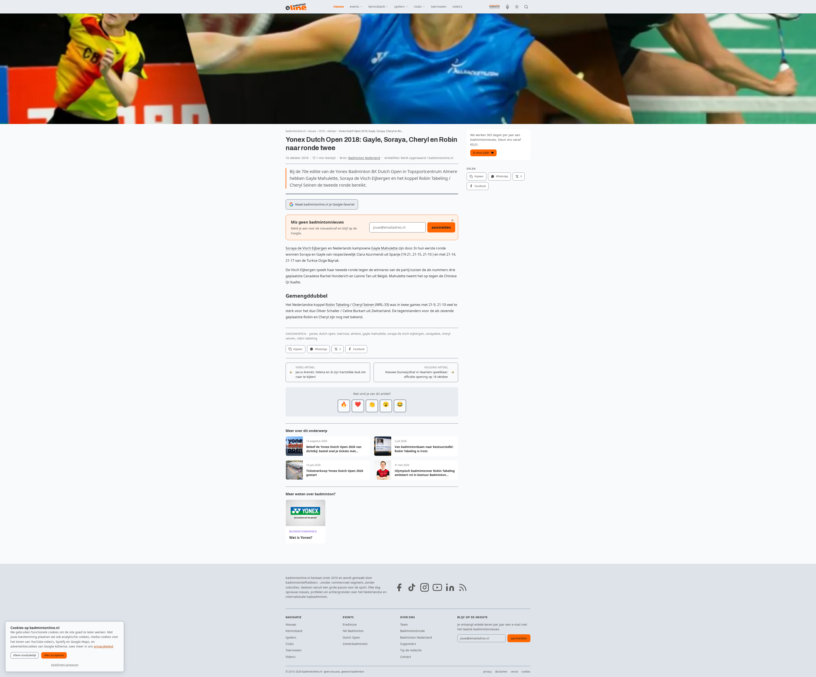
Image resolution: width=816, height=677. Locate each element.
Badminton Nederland (364, 158)
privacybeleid (103, 646)
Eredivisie (350, 624)
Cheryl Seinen (363, 304)
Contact (405, 657)
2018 (322, 131)
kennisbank (376, 6)
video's (457, 6)
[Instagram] (424, 587)
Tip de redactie (411, 650)
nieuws (338, 6)
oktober (331, 131)
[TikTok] (411, 587)
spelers (399, 6)
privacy (487, 671)
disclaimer (501, 671)
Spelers (291, 637)
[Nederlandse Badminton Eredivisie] (494, 6)
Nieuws (291, 624)
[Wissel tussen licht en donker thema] (517, 7)
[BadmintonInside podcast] (507, 7)
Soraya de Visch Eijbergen (306, 248)
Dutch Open (351, 637)
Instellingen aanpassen (64, 665)
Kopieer (298, 349)
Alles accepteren (54, 655)
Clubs (290, 644)
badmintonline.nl (295, 131)
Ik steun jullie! (481, 153)
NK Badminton (353, 631)
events (354, 6)
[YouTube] (437, 587)
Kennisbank (294, 631)
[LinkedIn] (450, 587)
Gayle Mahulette (384, 248)
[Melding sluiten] (452, 220)
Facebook (358, 349)
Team (404, 624)
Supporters (408, 644)
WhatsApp (321, 349)
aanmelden (441, 227)
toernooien (438, 6)
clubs (418, 6)
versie (514, 671)
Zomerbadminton (355, 644)
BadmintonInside (412, 631)
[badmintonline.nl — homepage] (296, 6)
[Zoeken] (526, 7)
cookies (525, 671)
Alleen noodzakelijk (24, 655)
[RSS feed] (463, 587)
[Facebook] (399, 587)
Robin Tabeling (337, 304)
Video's (291, 657)
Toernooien (294, 650)
